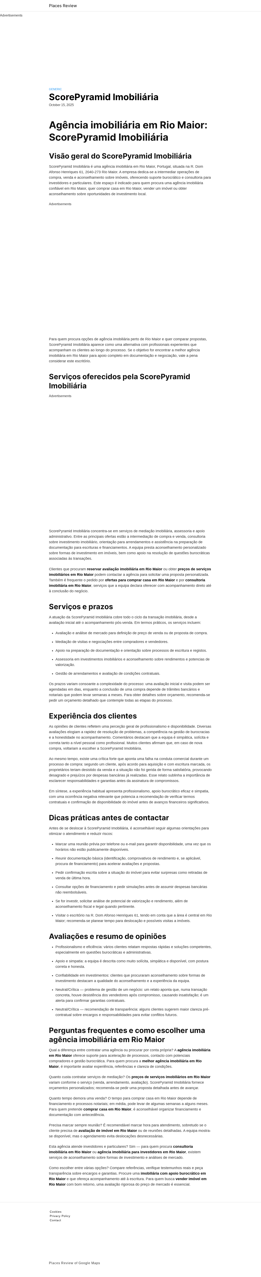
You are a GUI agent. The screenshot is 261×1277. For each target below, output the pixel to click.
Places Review (63, 6)
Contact (55, 1220)
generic (55, 89)
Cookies (56, 1211)
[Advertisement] (130, 48)
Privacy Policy (60, 1216)
